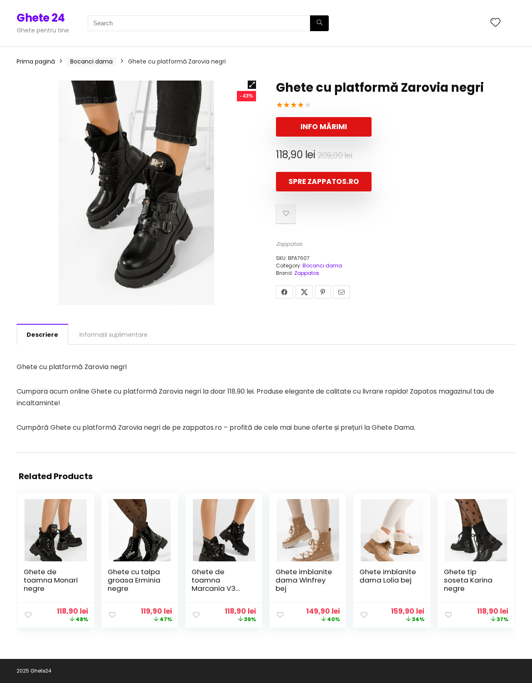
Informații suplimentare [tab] (113, 334)
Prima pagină (36, 61)
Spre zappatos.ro (323, 181)
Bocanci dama (91, 61)
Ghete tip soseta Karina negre (468, 580)
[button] (252, 85)
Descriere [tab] (42, 334)
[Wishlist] (495, 23)
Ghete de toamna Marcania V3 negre (214, 584)
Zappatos (289, 244)
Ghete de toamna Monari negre (51, 580)
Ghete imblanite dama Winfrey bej (304, 580)
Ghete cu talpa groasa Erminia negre (134, 580)
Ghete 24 (40, 17)
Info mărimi (323, 127)
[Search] (319, 23)
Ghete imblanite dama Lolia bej (388, 576)
